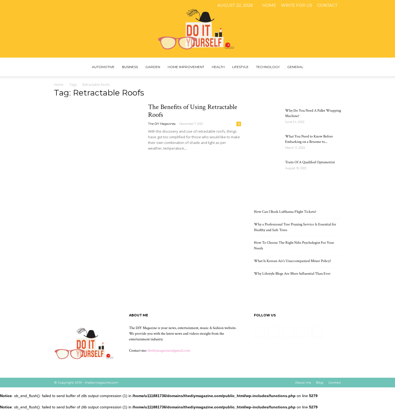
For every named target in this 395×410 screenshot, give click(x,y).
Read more (161, 158)
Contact (327, 5)
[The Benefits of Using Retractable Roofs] (97, 134)
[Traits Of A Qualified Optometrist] (267, 169)
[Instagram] (359, 5)
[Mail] (368, 5)
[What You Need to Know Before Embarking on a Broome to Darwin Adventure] (267, 143)
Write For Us (296, 5)
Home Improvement (186, 67)
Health (218, 67)
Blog (319, 382)
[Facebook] (350, 5)
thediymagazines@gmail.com (169, 350)
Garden (152, 67)
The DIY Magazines (161, 124)
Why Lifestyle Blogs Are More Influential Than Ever (292, 273)
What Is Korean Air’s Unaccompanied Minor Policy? (292, 261)
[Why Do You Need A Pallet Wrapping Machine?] (267, 117)
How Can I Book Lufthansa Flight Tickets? (285, 211)
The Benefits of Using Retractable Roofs (192, 110)
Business (130, 67)
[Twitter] (377, 5)
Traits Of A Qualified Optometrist (310, 162)
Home (269, 5)
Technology (268, 67)
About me (303, 382)
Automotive (103, 67)
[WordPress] (386, 5)
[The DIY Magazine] (197, 29)
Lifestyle (240, 67)
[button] (334, 67)
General (295, 67)
